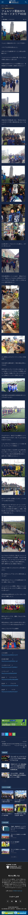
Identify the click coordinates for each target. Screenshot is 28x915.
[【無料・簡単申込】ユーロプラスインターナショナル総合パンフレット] (5, 828)
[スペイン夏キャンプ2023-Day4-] (21, 794)
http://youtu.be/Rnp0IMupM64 (10, 679)
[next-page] (5, 781)
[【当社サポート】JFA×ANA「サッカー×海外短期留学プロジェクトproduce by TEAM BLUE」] (5, 766)
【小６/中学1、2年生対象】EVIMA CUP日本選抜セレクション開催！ (18, 775)
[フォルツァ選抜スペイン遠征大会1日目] (7, 794)
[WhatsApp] (13, 734)
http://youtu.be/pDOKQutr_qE (10, 661)
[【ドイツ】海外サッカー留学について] (5, 851)
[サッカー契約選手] (5, 844)
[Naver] (16, 901)
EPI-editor (5, 19)
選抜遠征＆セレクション (9, 8)
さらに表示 (13, 857)
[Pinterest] (10, 734)
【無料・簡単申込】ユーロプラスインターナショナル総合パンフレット (18, 828)
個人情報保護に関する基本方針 (8, 908)
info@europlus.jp (17, 891)
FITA (7, 6)
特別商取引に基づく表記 (21, 908)
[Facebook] (3, 734)
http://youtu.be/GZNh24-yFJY (10, 655)
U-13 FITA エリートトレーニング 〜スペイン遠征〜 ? (20, 745)
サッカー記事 (4, 760)
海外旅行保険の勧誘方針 (13, 907)
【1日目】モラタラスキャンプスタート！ (8, 744)
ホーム (3, 6)
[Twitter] (6, 734)
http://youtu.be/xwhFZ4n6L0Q (10, 685)
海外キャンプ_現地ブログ (19, 798)
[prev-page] (3, 781)
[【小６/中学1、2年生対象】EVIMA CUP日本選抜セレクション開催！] (5, 775)
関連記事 (4, 752)
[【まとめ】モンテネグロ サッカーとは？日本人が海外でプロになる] (5, 758)
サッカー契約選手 (15, 842)
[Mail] (11, 901)
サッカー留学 (4, 767)
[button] (2, 2)
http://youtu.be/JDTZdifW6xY (10, 667)
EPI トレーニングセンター (6, 798)
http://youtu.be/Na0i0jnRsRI (9, 673)
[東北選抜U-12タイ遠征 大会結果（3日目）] (21, 808)
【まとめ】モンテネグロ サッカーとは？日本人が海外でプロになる (18, 758)
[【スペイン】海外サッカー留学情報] (7, 808)
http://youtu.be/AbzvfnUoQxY (10, 691)
